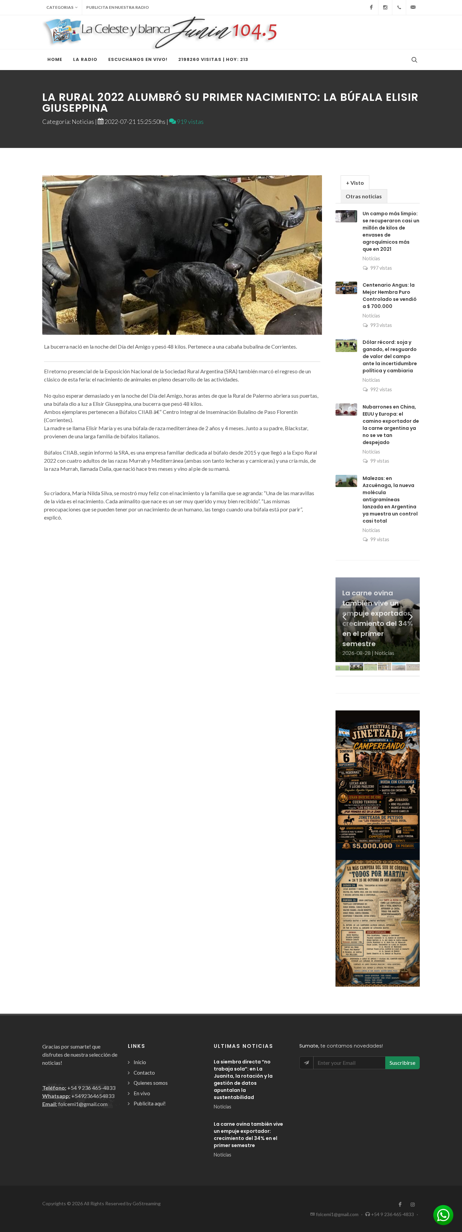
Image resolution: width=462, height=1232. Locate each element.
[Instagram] (385, 7)
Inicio (140, 1062)
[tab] (355, 182)
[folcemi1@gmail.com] (413, 7)
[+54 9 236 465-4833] (399, 7)
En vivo (142, 1093)
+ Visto (355, 182)
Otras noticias (364, 196)
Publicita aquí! (150, 1103)
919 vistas (190, 121)
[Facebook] (371, 7)
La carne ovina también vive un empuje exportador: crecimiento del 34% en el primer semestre (248, 1135)
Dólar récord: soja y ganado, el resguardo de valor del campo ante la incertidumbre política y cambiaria (390, 356)
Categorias (59, 7)
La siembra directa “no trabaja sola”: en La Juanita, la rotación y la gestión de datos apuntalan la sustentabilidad (243, 1079)
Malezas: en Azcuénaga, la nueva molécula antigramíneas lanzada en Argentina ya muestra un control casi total (390, 499)
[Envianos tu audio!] (443, 1214)
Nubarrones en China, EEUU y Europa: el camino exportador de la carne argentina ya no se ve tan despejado (391, 424)
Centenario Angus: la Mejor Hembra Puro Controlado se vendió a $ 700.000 (390, 296)
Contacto (144, 1073)
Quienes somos (151, 1083)
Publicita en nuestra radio (117, 7)
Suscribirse (402, 1062)
